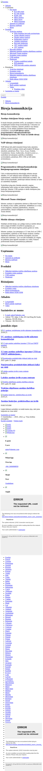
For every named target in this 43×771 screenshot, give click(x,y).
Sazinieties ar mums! (8, 415)
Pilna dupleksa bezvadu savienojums (27, 33)
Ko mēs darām (19, 13)
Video (12, 87)
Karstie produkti (6, 421)
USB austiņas (14, 57)
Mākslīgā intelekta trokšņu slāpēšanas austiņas (26, 51)
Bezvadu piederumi (21, 43)
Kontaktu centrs (15, 71)
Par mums (13, 9)
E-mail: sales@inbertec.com (15, 315)
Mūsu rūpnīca (19, 17)
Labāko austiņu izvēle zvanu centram (18, 377)
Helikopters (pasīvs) (21, 39)
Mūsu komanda (19, 21)
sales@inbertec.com (12, 449)
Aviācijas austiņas (16, 31)
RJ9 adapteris (18, 63)
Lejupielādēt (14, 83)
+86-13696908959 (11, 466)
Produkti (8, 29)
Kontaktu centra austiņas (18, 55)
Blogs (12, 27)
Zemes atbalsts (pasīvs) (22, 35)
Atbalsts (8, 81)
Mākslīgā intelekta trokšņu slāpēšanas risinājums (22, 286)
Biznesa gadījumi (16, 25)
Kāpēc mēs (18, 15)
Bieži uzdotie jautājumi (18, 85)
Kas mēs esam (19, 11)
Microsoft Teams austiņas (18, 53)
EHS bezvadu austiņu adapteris (25, 65)
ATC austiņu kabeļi (21, 45)
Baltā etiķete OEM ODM (18, 79)
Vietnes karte (18, 421)
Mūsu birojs (18, 19)
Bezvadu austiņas (16, 49)
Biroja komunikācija (17, 73)
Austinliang (9, 483)
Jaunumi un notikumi (17, 23)
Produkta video (19, 89)
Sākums (8, 6)
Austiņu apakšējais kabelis (23, 61)
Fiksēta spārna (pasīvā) (22, 37)
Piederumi (13, 59)
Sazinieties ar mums (12, 91)
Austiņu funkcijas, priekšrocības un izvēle (19, 401)
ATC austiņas (18, 47)
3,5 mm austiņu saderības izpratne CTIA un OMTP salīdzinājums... (21, 352)
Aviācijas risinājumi (16, 69)
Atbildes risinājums (20, 41)
